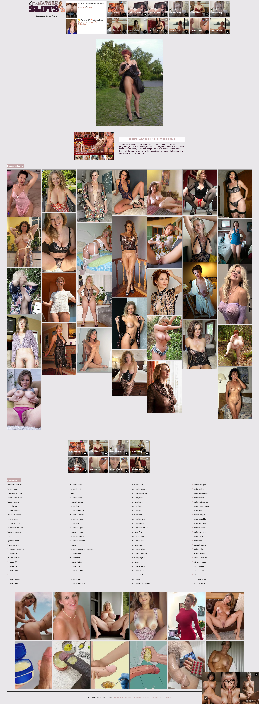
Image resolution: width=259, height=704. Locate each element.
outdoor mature (199, 558)
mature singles (199, 485)
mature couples (76, 532)
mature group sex (77, 583)
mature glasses (76, 575)
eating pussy (13, 519)
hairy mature (13, 545)
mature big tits (75, 489)
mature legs (136, 515)
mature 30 (12, 562)
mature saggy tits (138, 570)
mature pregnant (138, 558)
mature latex (136, 506)
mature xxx (197, 540)
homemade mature (15, 549)
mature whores (199, 532)
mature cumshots (77, 540)
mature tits (197, 510)
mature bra (74, 506)
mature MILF (137, 532)
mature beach (75, 485)
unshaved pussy (199, 515)
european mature (15, 527)
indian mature (13, 558)
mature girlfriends (77, 570)
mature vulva (198, 527)
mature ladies (137, 502)
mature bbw (12, 583)
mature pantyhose (139, 553)
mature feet (74, 558)
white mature (198, 583)
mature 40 (12, 566)
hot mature (12, 553)
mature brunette (76, 510)
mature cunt (74, 545)
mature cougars (76, 527)
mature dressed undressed (81, 549)
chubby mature (14, 506)
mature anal (12, 570)
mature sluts (198, 489)
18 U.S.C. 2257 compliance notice (156, 697)
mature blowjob (76, 502)
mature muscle (137, 540)
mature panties (138, 549)
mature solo (198, 498)
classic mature (13, 510)
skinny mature (199, 570)
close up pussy (14, 515)
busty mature (13, 502)
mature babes (13, 579)
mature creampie (76, 536)
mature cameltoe (76, 515)
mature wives (198, 536)
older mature (198, 553)
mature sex (136, 579)
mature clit (74, 523)
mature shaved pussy (140, 583)
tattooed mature (199, 575)
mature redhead (138, 566)
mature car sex (76, 519)
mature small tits (200, 493)
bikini (71, 493)
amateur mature (14, 485)
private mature (199, 562)
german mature (14, 532)
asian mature (13, 489)
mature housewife (139, 489)
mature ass (12, 575)
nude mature (198, 549)
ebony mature (13, 523)
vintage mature (199, 579)
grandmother (13, 540)
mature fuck (74, 566)
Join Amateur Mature (152, 139)
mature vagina (199, 523)
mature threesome (200, 506)
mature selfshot (138, 575)
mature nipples (137, 545)
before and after (14, 498)
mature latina (137, 510)
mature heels (137, 485)
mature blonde (75, 498)
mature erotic (75, 553)
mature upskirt (199, 519)
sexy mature (198, 566)
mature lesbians (138, 519)
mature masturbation (140, 527)
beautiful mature (14, 493)
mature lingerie (138, 523)
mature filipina (75, 562)
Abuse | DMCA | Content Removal (126, 697)
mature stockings (200, 502)
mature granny (75, 579)
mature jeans (137, 498)
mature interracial (139, 493)
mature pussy (137, 562)
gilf (8, 536)
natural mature (199, 545)
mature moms (137, 536)
